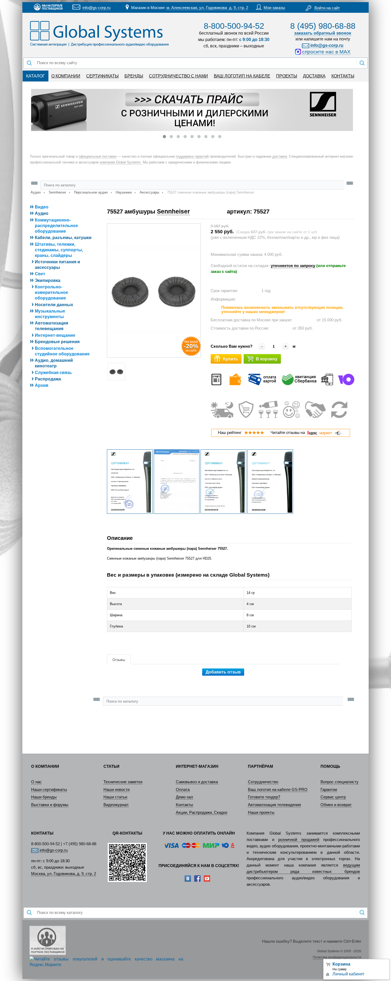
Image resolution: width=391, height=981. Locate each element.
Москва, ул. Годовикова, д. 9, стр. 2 (63, 874)
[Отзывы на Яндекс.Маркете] (280, 435)
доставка (279, 156)
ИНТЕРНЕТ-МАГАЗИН (197, 766)
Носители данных (54, 304)
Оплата (183, 789)
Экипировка (47, 280)
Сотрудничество (263, 782)
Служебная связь (53, 372)
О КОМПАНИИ (65, 76)
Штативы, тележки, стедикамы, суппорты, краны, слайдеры (59, 250)
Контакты (184, 805)
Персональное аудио (91, 192)
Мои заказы (274, 8)
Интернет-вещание (55, 335)
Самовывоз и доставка (197, 782)
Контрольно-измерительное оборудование (51, 292)
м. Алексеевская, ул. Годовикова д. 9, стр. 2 (207, 8)
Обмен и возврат (336, 805)
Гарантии (329, 789)
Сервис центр (333, 797)
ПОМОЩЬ (330, 766)
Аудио (36, 192)
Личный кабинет (348, 974)
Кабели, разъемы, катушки (63, 237)
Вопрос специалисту (340, 782)
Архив (41, 385)
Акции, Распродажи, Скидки (201, 812)
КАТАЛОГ (35, 76)
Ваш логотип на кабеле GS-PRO (277, 789)
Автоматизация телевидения (274, 805)
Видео (41, 207)
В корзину (266, 359)
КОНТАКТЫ (342, 76)
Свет (40, 274)
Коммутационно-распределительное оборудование (56, 225)
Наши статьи (115, 797)
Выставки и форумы (49, 805)
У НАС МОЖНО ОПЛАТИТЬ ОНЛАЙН (199, 833)
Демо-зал (184, 797)
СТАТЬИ (111, 766)
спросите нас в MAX (326, 52)
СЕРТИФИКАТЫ (102, 76)
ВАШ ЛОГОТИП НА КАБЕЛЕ (242, 76)
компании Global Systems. (121, 162)
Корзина (341, 964)
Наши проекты (261, 812)
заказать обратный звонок (322, 33)
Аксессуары (149, 192)
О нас (36, 782)
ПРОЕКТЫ (286, 76)
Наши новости (116, 789)
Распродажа (48, 379)
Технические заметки (122, 782)
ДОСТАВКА (314, 76)
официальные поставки (98, 156)
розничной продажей (298, 840)
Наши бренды (44, 797)
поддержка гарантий (192, 156)
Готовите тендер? (264, 797)
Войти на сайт (327, 8)
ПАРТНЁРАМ (260, 766)
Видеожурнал (115, 805)
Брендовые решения (57, 341)
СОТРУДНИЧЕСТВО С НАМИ (178, 76)
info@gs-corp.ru (96, 8)
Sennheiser (57, 192)
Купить (230, 359)
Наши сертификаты (49, 789)
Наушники (124, 192)
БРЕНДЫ (133, 76)
